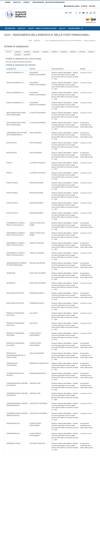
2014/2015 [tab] (27, 54)
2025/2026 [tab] (9, 52)
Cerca (84, 6)
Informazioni (10, 28)
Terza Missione (38, 2)
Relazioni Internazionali (55, 2)
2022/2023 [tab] (36, 52)
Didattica (17, 2)
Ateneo (8, 2)
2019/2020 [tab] (64, 52)
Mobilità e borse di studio (46, 28)
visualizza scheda (86, 72)
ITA (66, 13)
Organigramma (74, 28)
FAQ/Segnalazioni (72, 6)
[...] (82, 28)
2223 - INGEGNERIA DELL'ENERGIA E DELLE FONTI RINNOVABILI (47, 34)
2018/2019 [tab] (73, 52)
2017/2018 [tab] (82, 52)
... (42, 40)
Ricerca (26, 2)
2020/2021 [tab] (54, 52)
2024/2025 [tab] (18, 52)
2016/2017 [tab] (91, 52)
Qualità (62, 28)
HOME (30, 40)
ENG (70, 13)
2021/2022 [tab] (45, 52)
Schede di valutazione (89, 40)
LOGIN (92, 6)
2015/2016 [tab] (18, 54)
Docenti (31, 28)
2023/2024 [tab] (27, 52)
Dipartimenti (37, 40)
